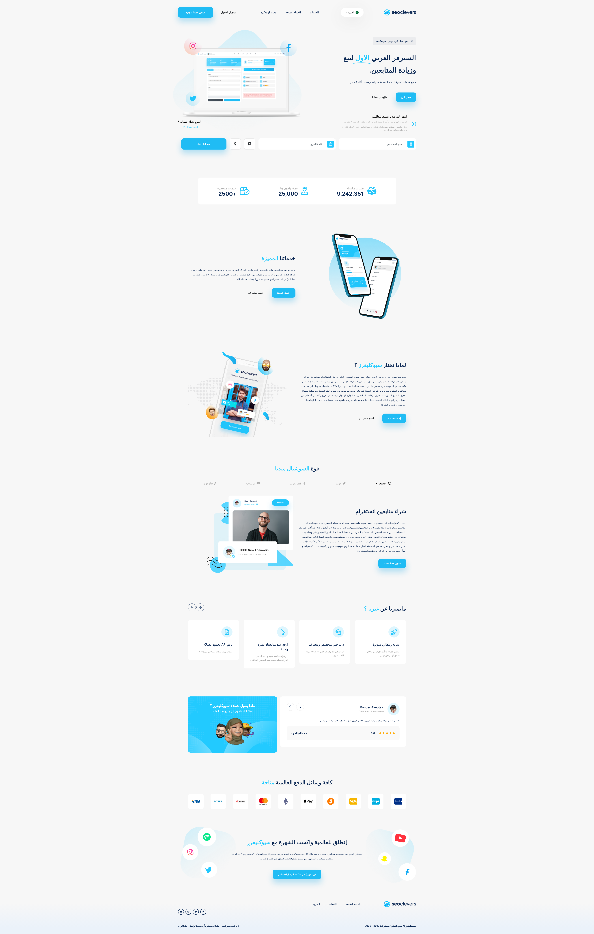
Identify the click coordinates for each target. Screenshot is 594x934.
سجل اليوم (406, 97)
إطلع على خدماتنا (379, 97)
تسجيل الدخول (228, 12)
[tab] (383, 483)
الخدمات (314, 12)
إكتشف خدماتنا (283, 293)
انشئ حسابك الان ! (189, 127)
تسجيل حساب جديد (195, 12)
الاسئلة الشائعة (293, 12)
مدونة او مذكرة (268, 12)
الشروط (316, 904)
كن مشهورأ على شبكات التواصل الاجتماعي (297, 874)
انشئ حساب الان (255, 293)
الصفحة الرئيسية (353, 904)
